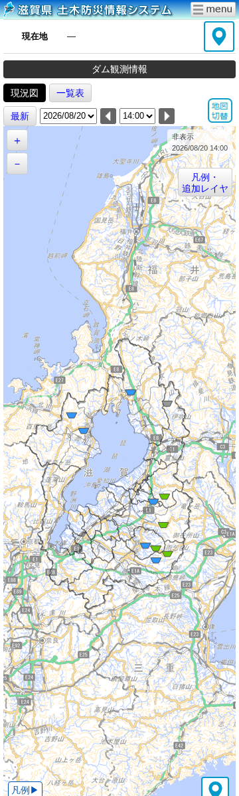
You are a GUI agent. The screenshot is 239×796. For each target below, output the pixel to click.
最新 (20, 116)
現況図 (25, 93)
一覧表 (70, 93)
